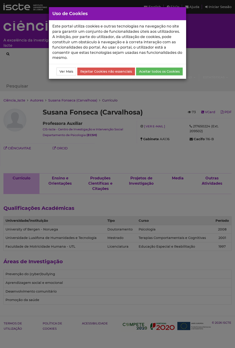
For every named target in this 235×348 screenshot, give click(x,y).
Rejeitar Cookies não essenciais (106, 71)
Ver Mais (66, 71)
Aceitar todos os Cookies (159, 71)
